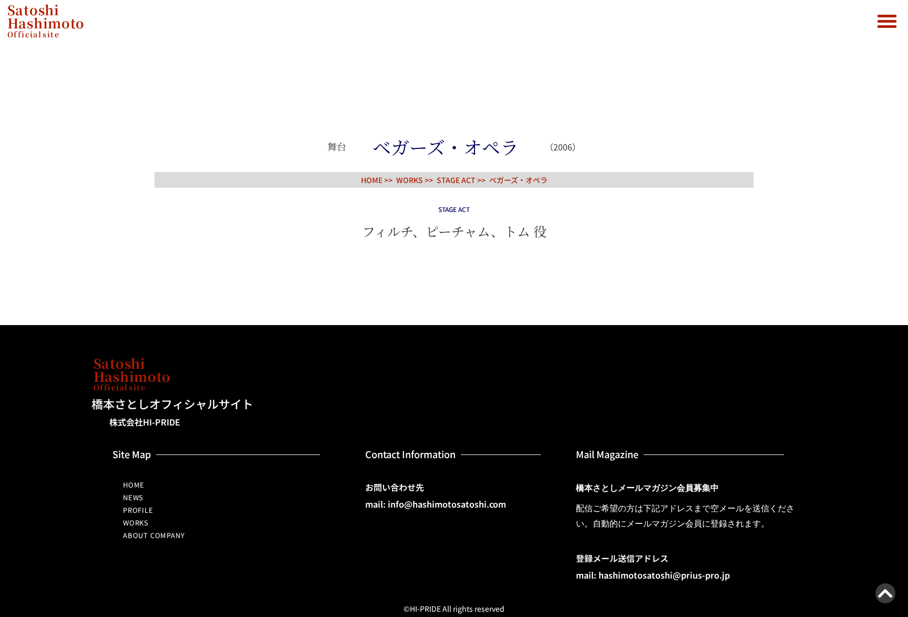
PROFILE (138, 510)
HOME (134, 485)
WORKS (136, 523)
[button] (887, 21)
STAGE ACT (456, 180)
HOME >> (377, 180)
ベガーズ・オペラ (518, 180)
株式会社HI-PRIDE (144, 422)
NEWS (133, 497)
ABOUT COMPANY (153, 535)
